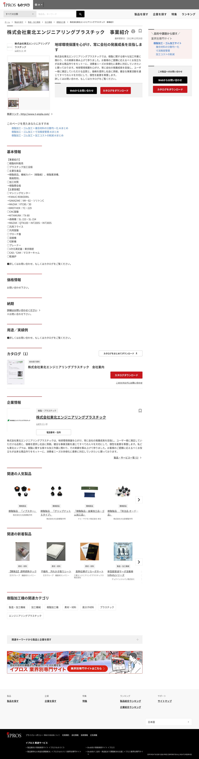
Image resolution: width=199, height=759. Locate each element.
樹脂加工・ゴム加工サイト (168, 43)
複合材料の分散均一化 (167, 46)
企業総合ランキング (130, 707)
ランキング (189, 14)
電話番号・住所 (53, 432)
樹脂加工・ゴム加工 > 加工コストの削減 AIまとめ (38, 135)
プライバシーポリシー (34, 735)
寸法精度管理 (163, 50)
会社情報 (75, 735)
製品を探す (141, 14)
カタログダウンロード (126, 375)
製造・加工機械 (17, 607)
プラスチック (107, 607)
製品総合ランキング (130, 701)
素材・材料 (70, 607)
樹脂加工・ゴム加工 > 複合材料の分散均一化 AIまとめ (40, 128)
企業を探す (160, 14)
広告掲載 (93, 735)
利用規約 (65, 735)
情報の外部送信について (52, 735)
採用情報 (84, 735)
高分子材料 (88, 607)
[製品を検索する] (80, 14)
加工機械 (36, 607)
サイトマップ (165, 701)
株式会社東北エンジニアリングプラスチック (32, 45)
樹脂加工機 (52, 607)
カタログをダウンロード (115, 90)
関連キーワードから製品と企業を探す (31, 639)
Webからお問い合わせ (82, 90)
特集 (174, 14)
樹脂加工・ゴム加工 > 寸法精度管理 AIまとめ (35, 131)
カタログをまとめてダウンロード (119, 353)
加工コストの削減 (165, 54)
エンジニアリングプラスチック (25, 615)
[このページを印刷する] (133, 31)
